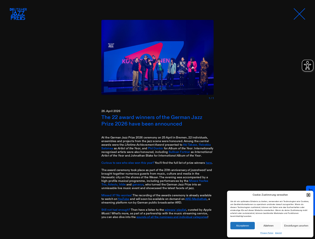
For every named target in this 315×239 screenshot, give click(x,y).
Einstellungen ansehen (296, 225)
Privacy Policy (266, 233)
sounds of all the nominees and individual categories (172, 217)
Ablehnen (268, 225)
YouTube (123, 199)
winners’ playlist (175, 210)
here (209, 163)
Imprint (278, 233)
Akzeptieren (242, 225)
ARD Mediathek (196, 199)
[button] (308, 195)
